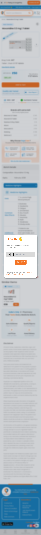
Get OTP (20, 262)
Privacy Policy (18, 274)
